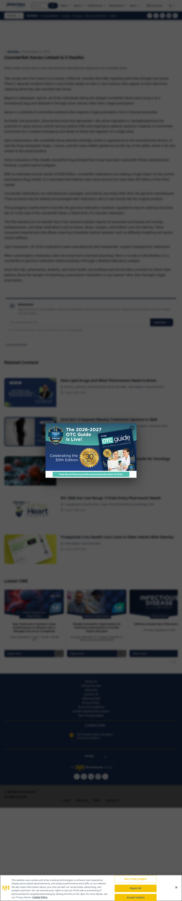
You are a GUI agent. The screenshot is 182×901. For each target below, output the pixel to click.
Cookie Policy (39, 897)
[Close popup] (131, 427)
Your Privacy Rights (135, 879)
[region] (91, 888)
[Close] (176, 887)
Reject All (135, 888)
